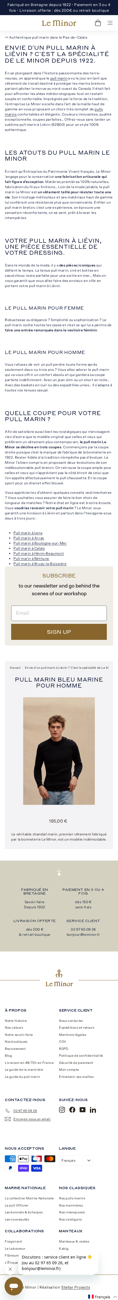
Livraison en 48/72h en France (29, 1063)
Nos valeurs (14, 1028)
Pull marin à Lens (27, 533)
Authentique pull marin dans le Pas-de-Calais (48, 37)
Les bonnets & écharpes (24, 1212)
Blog (8, 1056)
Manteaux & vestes (74, 1241)
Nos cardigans (70, 1219)
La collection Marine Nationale (29, 1198)
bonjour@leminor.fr (83, 934)
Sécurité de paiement (76, 1063)
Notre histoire (16, 1021)
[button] (102, 1297)
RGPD (63, 1049)
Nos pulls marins (72, 1198)
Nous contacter (71, 1021)
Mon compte (69, 1070)
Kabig (64, 1249)
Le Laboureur (15, 1249)
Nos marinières (71, 1205)
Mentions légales (72, 1035)
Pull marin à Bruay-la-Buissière (40, 564)
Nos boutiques (16, 1042)
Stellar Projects (75, 1287)
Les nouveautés (17, 1219)
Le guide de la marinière (24, 1070)
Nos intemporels (72, 1212)
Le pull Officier (17, 1205)
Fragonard (13, 1241)
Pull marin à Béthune (31, 558)
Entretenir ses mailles (76, 1077)
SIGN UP (59, 631)
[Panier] (98, 23)
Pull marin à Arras (28, 538)
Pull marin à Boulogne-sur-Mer (40, 543)
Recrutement (15, 1049)
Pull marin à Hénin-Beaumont (38, 553)
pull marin (59, 78)
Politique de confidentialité (81, 1056)
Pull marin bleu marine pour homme (59, 682)
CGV (62, 1042)
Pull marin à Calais (29, 548)
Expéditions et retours (76, 1028)
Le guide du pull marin (22, 1077)
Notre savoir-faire (19, 1035)
